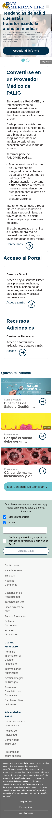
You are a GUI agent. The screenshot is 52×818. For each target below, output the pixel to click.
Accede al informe (26, 50)
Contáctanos (12, 565)
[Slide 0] (23, 60)
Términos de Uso (14, 602)
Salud (12, 522)
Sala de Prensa (13, 570)
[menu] (47, 6)
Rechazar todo (25, 807)
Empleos (10, 575)
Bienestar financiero (19, 517)
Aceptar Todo (26, 801)
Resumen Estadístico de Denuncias (13, 691)
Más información (26, 813)
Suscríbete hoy (26, 551)
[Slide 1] (27, 60)
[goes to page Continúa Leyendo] (42, 401)
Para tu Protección (15, 616)
